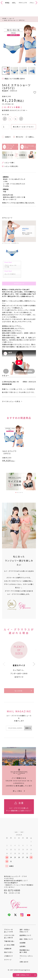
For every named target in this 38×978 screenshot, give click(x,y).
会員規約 (22, 946)
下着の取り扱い (9, 941)
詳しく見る (17, 791)
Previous (4, 44)
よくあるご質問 (9, 945)
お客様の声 (7, 949)
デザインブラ (23, 3)
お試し (14, 3)
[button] (34, 664)
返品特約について (25, 935)
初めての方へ (8, 952)
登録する (28, 728)
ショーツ (11, 18)
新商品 (7, 3)
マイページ (7, 960)
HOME (4, 18)
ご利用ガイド (8, 956)
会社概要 (22, 943)
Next (34, 44)
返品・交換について (26, 939)
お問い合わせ (24, 962)
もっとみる (18, 691)
